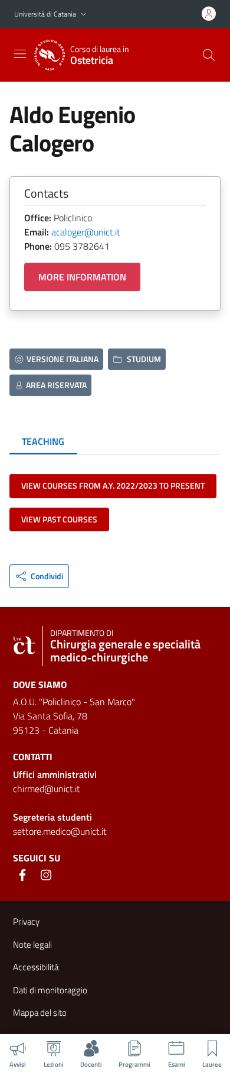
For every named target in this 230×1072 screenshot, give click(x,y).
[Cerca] (209, 55)
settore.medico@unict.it (60, 831)
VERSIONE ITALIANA (62, 359)
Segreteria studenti (52, 817)
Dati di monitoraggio (50, 990)
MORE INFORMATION (82, 277)
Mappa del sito (40, 1012)
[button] (83, 14)
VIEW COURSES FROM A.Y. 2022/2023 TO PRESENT (113, 485)
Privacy (26, 921)
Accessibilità (35, 967)
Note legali (32, 944)
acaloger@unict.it (85, 232)
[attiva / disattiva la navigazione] (20, 54)
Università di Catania (45, 14)
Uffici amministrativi (55, 774)
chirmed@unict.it (46, 789)
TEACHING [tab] (43, 441)
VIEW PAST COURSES (59, 519)
